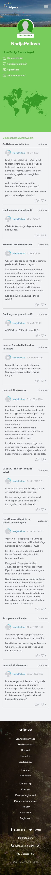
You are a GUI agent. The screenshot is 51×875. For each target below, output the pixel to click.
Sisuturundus (25, 761)
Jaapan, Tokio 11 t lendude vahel (17, 470)
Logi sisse (25, 812)
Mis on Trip (25, 783)
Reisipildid (25, 756)
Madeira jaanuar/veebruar (17, 244)
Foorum (25, 769)
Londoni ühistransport (15, 390)
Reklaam (25, 806)
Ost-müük (25, 775)
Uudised (25, 750)
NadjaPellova (19, 152)
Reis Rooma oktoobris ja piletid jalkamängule (16, 520)
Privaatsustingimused (25, 801)
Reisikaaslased (25, 744)
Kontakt (25, 789)
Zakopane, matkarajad (15, 618)
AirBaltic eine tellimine (16, 144)
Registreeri (25, 818)
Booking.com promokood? (17, 210)
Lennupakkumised (25, 738)
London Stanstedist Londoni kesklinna (18, 347)
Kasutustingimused (25, 795)
